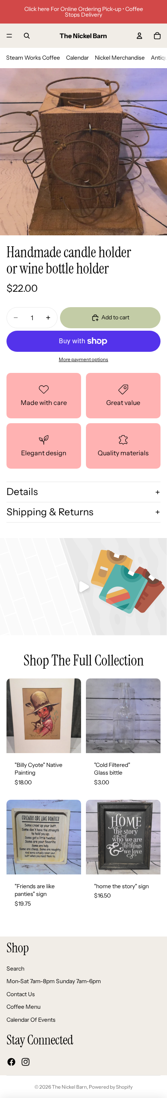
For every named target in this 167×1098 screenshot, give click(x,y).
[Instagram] (25, 1061)
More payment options (83, 359)
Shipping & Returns (49, 512)
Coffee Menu (23, 1006)
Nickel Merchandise (120, 57)
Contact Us (20, 993)
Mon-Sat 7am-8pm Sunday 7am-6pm (53, 981)
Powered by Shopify (111, 1087)
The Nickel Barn (69, 1087)
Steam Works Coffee (33, 57)
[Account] (139, 36)
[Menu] (9, 35)
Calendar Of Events (31, 1019)
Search (15, 968)
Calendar (77, 57)
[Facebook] (11, 1061)
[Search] (27, 36)
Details (22, 491)
